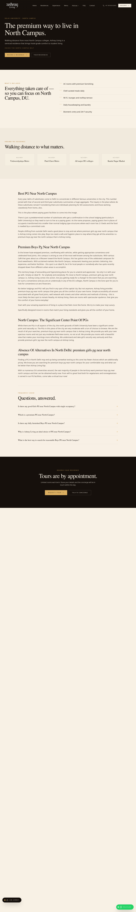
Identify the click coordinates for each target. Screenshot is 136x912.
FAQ (84, 5)
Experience (56, 5)
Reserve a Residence (15, 55)
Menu (66, 5)
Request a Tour (54, 492)
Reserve (123, 5)
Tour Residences (41, 55)
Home (35, 5)
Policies (74, 6)
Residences (44, 5)
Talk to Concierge (80, 492)
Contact (92, 5)
